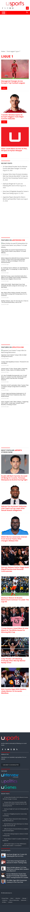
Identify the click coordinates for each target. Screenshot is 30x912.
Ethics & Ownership (14, 900)
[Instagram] (7, 8)
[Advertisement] (15, 34)
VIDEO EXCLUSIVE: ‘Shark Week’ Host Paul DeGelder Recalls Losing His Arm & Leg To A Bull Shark (14, 285)
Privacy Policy (5, 898)
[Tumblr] (11, 749)
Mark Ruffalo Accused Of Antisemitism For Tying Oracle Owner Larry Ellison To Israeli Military (13, 251)
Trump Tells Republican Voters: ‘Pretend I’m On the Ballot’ (15, 362)
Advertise (17, 898)
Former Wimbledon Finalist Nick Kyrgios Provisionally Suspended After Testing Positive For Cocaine (17, 875)
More (4, 88)
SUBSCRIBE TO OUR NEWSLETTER (11, 765)
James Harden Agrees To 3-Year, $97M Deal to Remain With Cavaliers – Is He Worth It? (18, 869)
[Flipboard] (12, 8)
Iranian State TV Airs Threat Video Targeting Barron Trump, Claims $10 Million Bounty (14, 369)
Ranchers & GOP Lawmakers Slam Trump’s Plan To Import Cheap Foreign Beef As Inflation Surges (15, 386)
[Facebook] (2, 8)
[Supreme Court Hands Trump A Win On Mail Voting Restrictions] (15, 351)
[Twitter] (5, 8)
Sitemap (24, 898)
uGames (10, 902)
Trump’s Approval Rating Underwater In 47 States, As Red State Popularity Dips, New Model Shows (13, 395)
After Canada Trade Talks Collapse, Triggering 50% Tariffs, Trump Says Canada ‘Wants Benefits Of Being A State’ (14, 403)
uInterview (23, 900)
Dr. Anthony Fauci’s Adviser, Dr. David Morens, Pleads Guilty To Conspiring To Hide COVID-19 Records (14, 269)
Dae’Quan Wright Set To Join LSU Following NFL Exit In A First (17, 855)
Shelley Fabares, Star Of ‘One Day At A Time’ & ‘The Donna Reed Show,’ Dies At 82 (14, 301)
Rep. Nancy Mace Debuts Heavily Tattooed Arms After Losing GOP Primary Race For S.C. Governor (14, 294)
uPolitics (4, 902)
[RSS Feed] (17, 749)
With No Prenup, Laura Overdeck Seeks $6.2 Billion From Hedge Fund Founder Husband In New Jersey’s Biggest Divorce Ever (14, 277)
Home (3, 51)
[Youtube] (10, 8)
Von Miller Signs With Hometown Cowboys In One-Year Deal (17, 881)
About (11, 898)
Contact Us (4, 900)
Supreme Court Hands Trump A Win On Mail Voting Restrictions (13, 355)
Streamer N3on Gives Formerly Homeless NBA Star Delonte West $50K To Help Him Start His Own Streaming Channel (15, 176)
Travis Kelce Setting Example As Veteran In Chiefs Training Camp (17, 862)
